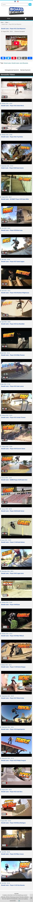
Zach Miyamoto (24, 63)
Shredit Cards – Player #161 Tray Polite (12, 137)
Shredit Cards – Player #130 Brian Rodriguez (13, 823)
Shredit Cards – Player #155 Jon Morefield (12, 324)
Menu (8, 18)
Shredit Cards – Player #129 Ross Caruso (12, 854)
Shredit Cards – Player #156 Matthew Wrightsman (15, 292)
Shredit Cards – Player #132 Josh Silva (11, 791)
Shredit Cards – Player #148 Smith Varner (12, 511)
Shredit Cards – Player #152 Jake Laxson (12, 386)
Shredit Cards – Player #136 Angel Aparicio (13, 729)
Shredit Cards (15, 63)
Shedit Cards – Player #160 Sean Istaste (12, 168)
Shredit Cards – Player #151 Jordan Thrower (13, 417)
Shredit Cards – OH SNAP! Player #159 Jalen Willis (15, 199)
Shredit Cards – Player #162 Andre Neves (12, 105)
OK (19, 900)
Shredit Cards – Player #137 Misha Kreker (12, 698)
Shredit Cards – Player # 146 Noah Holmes (13, 542)
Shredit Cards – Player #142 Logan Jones (12, 573)
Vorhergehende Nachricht (12, 70)
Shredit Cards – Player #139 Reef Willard (12, 635)
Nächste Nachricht (25, 70)
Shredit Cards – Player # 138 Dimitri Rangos (13, 667)
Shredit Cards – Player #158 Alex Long (11, 230)
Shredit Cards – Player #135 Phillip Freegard (13, 760)
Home (2, 22)
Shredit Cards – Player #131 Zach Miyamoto (13, 28)
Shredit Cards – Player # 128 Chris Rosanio (13, 885)
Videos (6, 22)
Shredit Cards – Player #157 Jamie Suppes (12, 261)
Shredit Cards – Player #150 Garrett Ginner (13, 448)
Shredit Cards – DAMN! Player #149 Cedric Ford (14, 480)
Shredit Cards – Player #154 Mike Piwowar (13, 355)
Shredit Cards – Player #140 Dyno (10, 604)
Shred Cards (7, 63)
